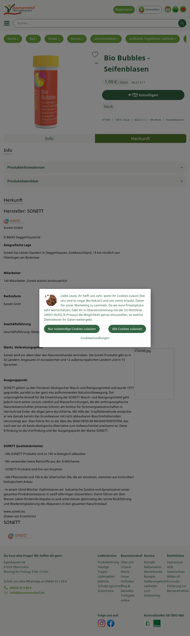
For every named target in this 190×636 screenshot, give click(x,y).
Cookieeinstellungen (95, 338)
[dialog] (95, 318)
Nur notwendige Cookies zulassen (72, 329)
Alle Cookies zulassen (127, 329)
